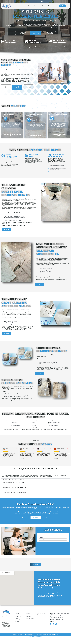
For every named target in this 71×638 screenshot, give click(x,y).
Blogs (43, 5)
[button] (69, 453)
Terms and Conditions (33, 636)
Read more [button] (5, 458)
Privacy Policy (39, 636)
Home (20, 5)
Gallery (48, 5)
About (24, 5)
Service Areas (37, 5)
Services (30, 5)
